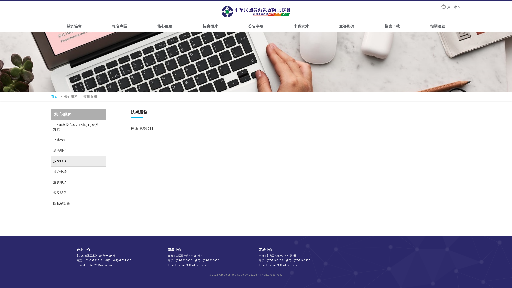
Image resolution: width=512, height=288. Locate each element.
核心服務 (165, 26)
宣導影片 (347, 26)
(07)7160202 (275, 260)
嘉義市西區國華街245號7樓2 (185, 255)
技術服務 (60, 161)
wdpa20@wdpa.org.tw (102, 265)
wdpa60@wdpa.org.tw (193, 265)
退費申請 (60, 182)
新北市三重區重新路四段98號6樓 (96, 255)
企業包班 (60, 140)
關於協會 (74, 26)
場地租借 (60, 150)
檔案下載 (392, 26)
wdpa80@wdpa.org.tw (284, 265)
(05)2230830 (184, 260)
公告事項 (256, 26)
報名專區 (119, 26)
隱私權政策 (61, 203)
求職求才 (301, 26)
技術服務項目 (142, 129)
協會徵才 (210, 26)
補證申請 (60, 171)
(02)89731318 (94, 260)
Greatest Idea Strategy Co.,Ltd (238, 274)
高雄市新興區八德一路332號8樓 (278, 255)
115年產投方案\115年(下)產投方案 (75, 127)
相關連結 (437, 26)
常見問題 (60, 193)
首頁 (55, 96)
